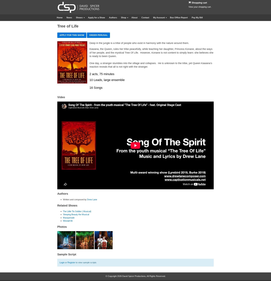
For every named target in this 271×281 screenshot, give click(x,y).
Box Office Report (179, 17)
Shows (79, 17)
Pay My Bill (197, 17)
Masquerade (69, 217)
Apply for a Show (96, 17)
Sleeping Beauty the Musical (76, 214)
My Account (159, 17)
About (134, 17)
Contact (145, 17)
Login (62, 262)
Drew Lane (92, 199)
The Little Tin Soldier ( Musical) (77, 211)
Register (71, 262)
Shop (123, 17)
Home (60, 17)
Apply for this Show (72, 35)
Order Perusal (98, 35)
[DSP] (78, 7)
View (191, 7)
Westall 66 (68, 221)
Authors (113, 17)
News (69, 17)
